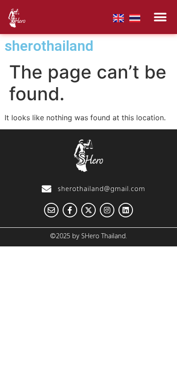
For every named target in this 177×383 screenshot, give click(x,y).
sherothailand (49, 45)
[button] (160, 17)
